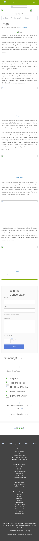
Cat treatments (19, 513)
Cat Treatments (19, 487)
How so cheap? (19, 451)
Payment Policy (19, 475)
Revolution (19, 498)
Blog (19, 453)
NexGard (19, 496)
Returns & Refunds (20, 471)
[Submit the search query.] (3, 18)
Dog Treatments (19, 485)
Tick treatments (19, 509)
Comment (7, 318)
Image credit (19, 115)
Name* (6, 298)
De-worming (19, 511)
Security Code (8, 336)
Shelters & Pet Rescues (19, 459)
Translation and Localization (15, 534)
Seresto (19, 500)
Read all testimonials (19, 414)
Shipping (19, 469)
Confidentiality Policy (19, 477)
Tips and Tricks (17, 383)
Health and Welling (19, 387)
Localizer (29, 534)
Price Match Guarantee (19, 457)
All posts (14, 378)
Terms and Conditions (16, 530)
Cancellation (19, 473)
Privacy (28, 530)
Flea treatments (19, 507)
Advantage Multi (19, 504)
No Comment (23, 27)
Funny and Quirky (18, 396)
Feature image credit (7, 273)
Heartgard (19, 502)
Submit (14, 346)
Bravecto (19, 494)
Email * (6, 306)
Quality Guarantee (19, 455)
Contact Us (19, 467)
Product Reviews (18, 391)
